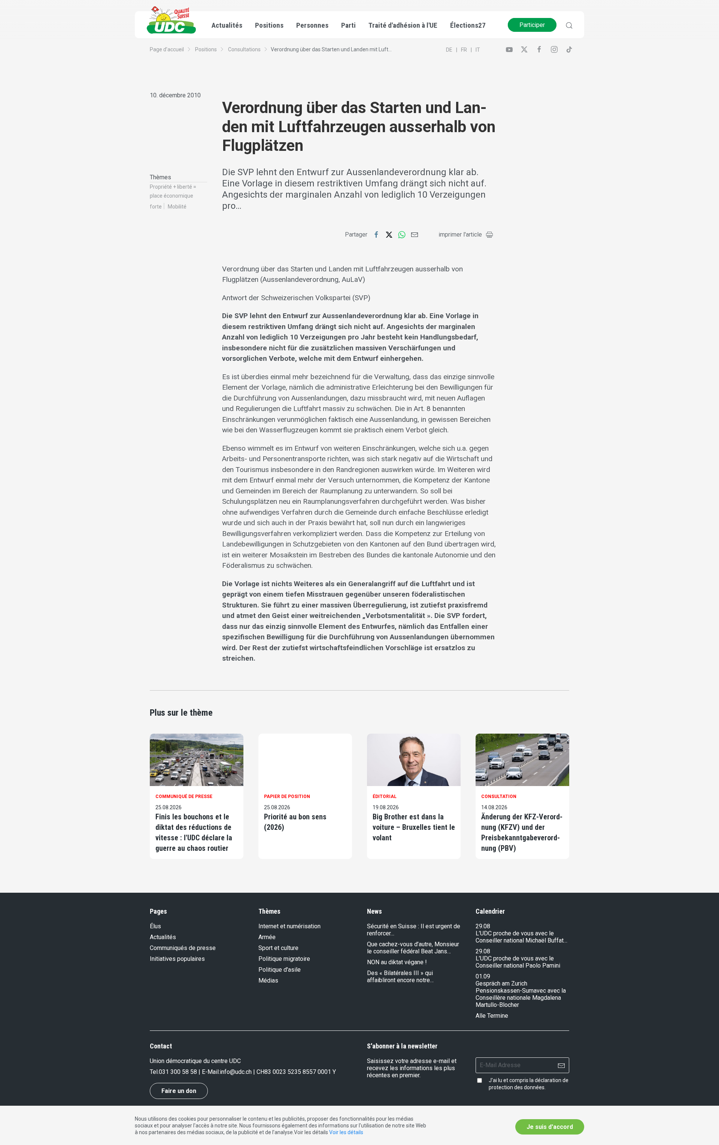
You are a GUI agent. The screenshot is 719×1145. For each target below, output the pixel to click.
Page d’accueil (167, 49)
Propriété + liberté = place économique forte (173, 197)
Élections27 (468, 25)
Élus (155, 926)
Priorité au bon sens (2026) (295, 822)
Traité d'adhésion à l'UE (402, 25)
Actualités (163, 937)
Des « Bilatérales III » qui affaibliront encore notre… (400, 976)
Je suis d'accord (550, 1126)
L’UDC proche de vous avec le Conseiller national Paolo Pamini (518, 962)
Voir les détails (346, 1132)
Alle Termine (492, 1015)
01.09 (483, 976)
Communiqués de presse (183, 947)
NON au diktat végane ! (397, 962)
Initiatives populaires (177, 958)
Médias (268, 980)
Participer (532, 24)
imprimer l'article (460, 234)
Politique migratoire (284, 958)
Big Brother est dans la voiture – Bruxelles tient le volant (414, 827)
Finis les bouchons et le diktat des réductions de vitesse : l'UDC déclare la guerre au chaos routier (193, 832)
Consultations (244, 49)
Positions (206, 49)
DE (449, 50)
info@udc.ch (236, 1071)
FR (464, 50)
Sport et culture (278, 947)
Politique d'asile (279, 969)
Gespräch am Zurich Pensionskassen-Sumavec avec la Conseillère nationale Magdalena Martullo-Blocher (521, 994)
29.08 (483, 926)
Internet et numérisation (289, 926)
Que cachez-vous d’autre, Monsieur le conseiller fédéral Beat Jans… (413, 948)
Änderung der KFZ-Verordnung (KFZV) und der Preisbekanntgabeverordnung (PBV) (521, 832)
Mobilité (177, 207)
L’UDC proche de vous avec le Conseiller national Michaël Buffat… (521, 937)
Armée (267, 937)
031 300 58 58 (178, 1071)
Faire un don (178, 1090)
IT (478, 50)
